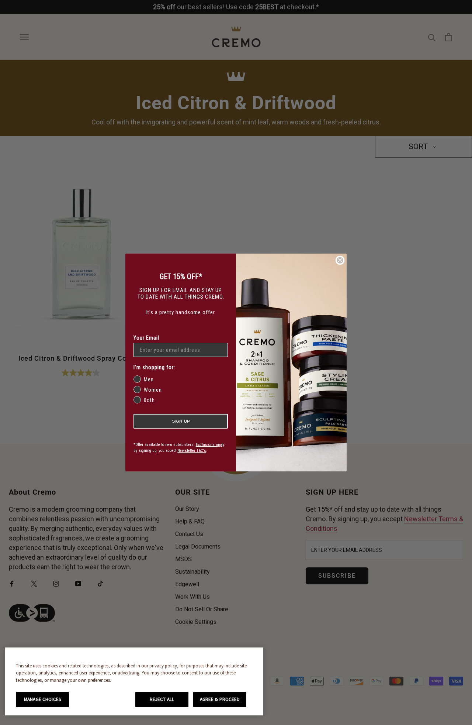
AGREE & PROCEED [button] (220, 699)
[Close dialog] (340, 260)
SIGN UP (181, 421)
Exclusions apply (210, 444)
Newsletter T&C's (191, 450)
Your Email (146, 338)
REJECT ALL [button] (162, 699)
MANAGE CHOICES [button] (42, 699)
